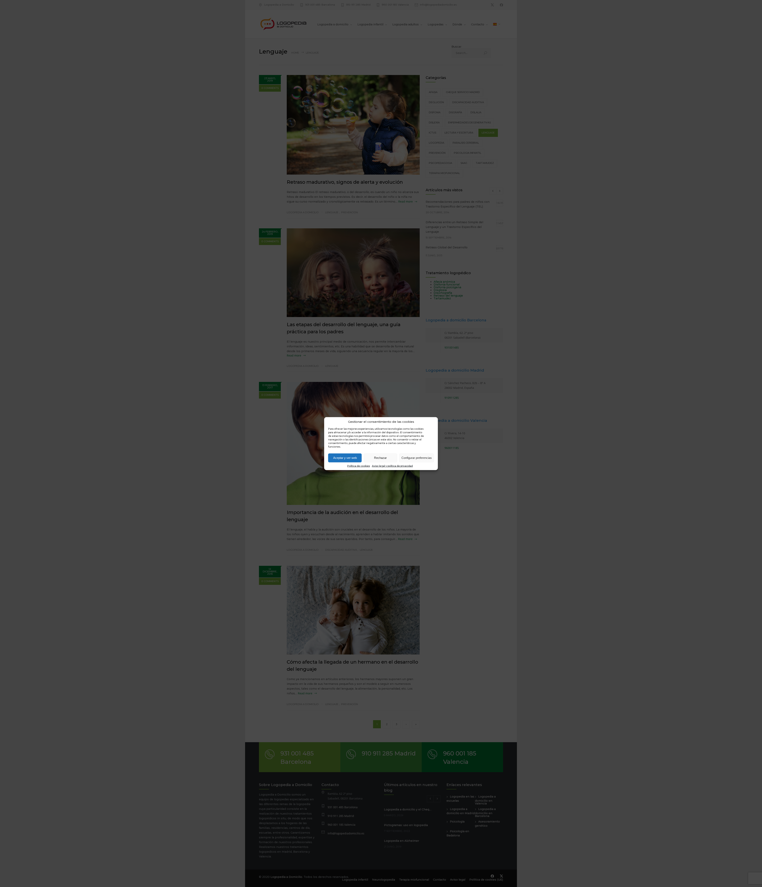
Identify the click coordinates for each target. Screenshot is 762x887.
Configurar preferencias (416, 457)
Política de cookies (358, 465)
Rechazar (380, 457)
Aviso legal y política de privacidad (392, 465)
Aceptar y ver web (345, 457)
